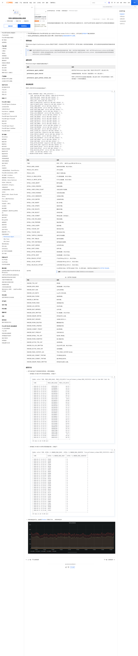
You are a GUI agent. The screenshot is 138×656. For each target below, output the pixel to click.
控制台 (124, 2)
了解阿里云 (52, 2)
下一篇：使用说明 (108, 559)
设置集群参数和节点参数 (69, 35)
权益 (31, 2)
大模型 (16, 2)
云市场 (39, 2)
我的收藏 (111, 19)
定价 (34, 2)
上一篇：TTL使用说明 (33, 559)
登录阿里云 (24, 26)
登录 (135, 2)
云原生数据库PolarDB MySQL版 (48, 10)
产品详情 (103, 19)
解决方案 (25, 2)
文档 (118, 2)
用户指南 (58, 10)
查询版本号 (85, 33)
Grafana (44, 519)
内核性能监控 (64, 10)
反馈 (73, 567)
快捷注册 (10, 26)
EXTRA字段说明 (104, 268)
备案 (121, 2)
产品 (21, 2)
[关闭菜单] (2, 2)
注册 (129, 2)
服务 (47, 2)
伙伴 (43, 2)
